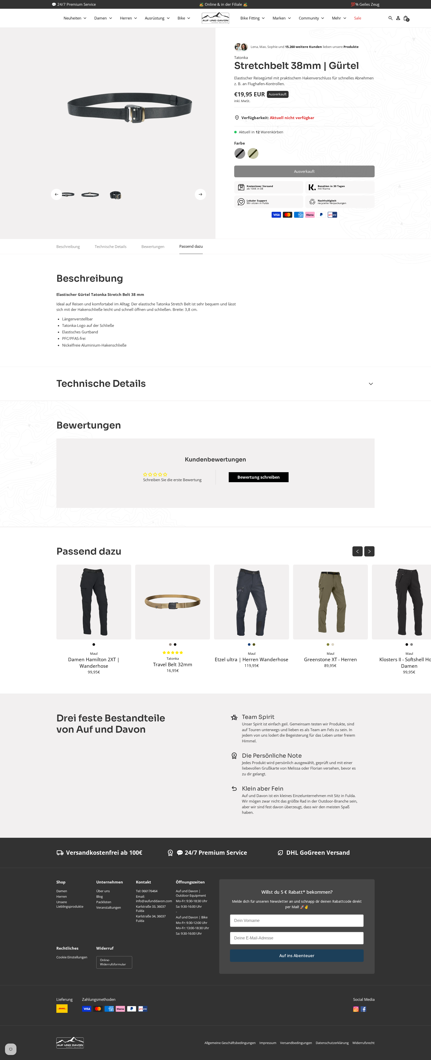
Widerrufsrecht (363, 1043)
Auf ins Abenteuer (297, 955)
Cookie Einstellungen (71, 957)
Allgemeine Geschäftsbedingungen (230, 1043)
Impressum (267, 1043)
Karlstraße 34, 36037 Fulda (151, 918)
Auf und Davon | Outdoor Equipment (191, 893)
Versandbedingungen (296, 1043)
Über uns (103, 891)
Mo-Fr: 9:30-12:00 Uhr (191, 922)
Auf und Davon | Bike (192, 917)
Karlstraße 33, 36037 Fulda (151, 908)
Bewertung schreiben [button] (258, 477)
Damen (61, 891)
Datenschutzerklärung (332, 1043)
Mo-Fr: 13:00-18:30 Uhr (192, 928)
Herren (61, 896)
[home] (215, 18)
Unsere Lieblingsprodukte (69, 904)
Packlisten (103, 902)
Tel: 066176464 (146, 891)
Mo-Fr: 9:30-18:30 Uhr (191, 901)
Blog (99, 896)
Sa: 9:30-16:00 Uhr (189, 906)
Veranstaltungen (108, 907)
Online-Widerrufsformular (113, 962)
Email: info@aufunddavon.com (154, 898)
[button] (75, 18)
